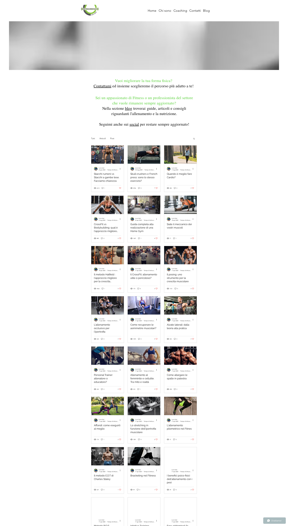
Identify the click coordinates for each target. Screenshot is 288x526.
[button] (194, 139)
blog (128, 108)
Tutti (93, 138)
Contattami (102, 85)
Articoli (102, 138)
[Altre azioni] (120, 168)
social (134, 124)
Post (112, 138)
